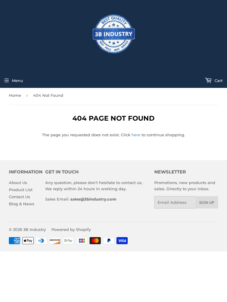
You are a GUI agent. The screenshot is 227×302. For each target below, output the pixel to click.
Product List (21, 189)
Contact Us (19, 196)
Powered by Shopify (71, 229)
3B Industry (34, 229)
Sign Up (206, 202)
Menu (17, 80)
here (136, 134)
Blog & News (21, 203)
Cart (218, 80)
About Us (18, 182)
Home (15, 95)
